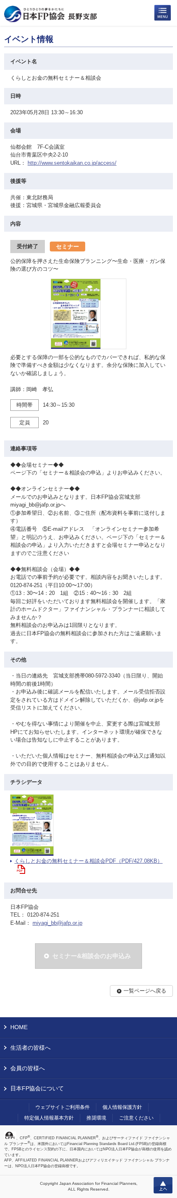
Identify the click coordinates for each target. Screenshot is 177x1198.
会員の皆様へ (27, 1068)
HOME (19, 1027)
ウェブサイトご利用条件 (62, 1107)
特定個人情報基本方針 (49, 1118)
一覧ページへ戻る (144, 991)
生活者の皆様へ (30, 1047)
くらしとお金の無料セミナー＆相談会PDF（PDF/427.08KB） (88, 861)
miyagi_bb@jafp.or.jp (57, 923)
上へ (163, 1185)
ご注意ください (136, 1118)
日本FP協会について (37, 1088)
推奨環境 (96, 1118)
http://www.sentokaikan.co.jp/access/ (72, 163)
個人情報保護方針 (122, 1107)
